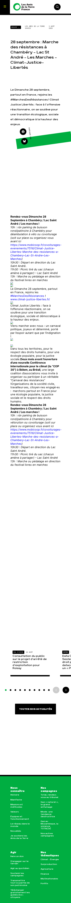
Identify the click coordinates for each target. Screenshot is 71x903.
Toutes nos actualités (35, 709)
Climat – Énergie (50, 859)
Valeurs (14, 812)
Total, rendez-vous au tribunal (49, 796)
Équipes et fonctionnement (19, 817)
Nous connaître (17, 790)
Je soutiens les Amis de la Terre (19, 837)
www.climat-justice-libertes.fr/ (30, 299)
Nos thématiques (50, 854)
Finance (45, 874)
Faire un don (17, 856)
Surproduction (49, 864)
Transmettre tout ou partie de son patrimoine (20, 883)
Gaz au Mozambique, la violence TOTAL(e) (49, 825)
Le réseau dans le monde (20, 825)
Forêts (44, 883)
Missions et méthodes (16, 805)
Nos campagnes (49, 790)
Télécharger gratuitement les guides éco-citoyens (20, 894)
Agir (13, 852)
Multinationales (49, 879)
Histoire (14, 795)
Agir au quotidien (19, 868)
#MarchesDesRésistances (27, 295)
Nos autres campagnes (47, 834)
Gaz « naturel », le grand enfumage (50, 804)
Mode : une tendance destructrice (48, 814)
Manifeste (16, 800)
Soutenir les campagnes (17, 874)
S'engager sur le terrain (19, 862)
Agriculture (47, 869)
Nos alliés (15, 831)
